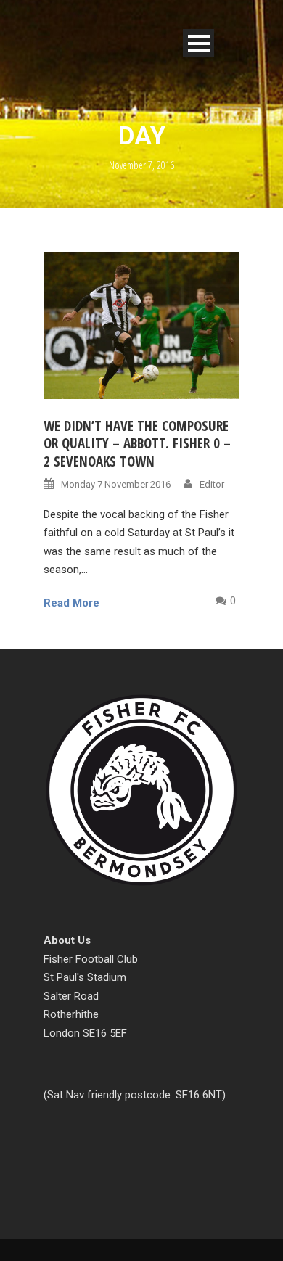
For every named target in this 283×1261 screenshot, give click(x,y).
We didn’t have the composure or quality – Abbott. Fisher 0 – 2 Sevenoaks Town (137, 443)
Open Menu (198, 43)
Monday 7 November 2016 (116, 484)
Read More (71, 602)
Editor (212, 484)
